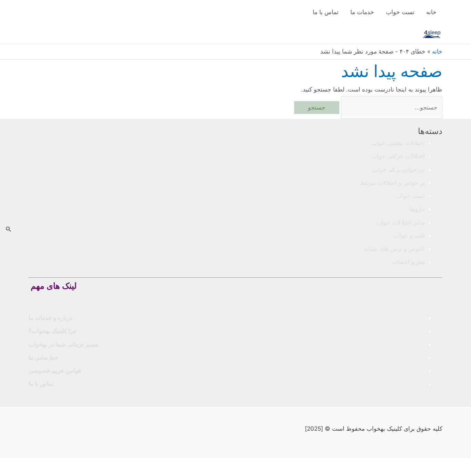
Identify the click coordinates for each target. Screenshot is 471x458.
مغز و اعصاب (408, 261)
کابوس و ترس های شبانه (394, 248)
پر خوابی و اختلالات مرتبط (392, 182)
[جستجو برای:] (391, 107)
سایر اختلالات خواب (400, 222)
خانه (431, 12)
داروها (417, 209)
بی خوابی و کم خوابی (398, 169)
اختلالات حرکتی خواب (398, 156)
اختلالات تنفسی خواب (398, 143)
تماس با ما (326, 12)
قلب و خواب (409, 235)
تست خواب (400, 12)
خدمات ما (362, 12)
